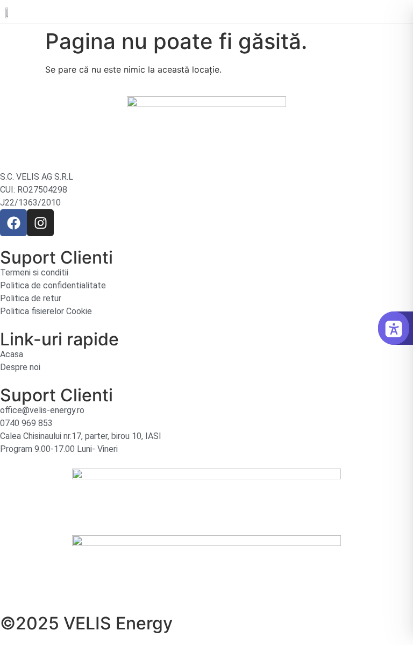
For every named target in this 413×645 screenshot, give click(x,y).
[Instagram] (40, 222)
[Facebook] (13, 222)
